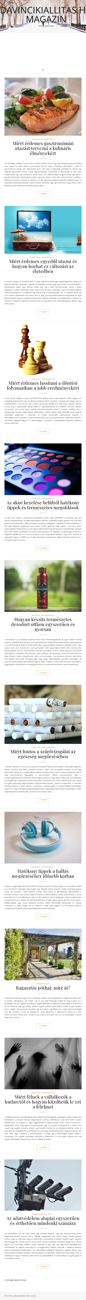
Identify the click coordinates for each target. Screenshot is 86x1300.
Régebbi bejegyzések (16, 1280)
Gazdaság (35, 379)
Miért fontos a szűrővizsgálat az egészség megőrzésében (43, 753)
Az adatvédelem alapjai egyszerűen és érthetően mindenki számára (43, 1220)
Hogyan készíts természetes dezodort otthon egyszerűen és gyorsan (43, 624)
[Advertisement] (43, 49)
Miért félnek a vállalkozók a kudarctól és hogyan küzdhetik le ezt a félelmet (43, 1102)
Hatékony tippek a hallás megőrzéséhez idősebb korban (43, 873)
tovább (43, 194)
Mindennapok (47, 139)
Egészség (35, 257)
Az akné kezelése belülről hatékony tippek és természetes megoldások (43, 504)
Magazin (36, 139)
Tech (50, 1214)
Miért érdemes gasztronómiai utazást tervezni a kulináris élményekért (43, 148)
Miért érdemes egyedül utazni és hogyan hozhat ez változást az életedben (43, 266)
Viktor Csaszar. (31, 1296)
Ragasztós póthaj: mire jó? (43, 988)
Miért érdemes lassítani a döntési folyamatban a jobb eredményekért (43, 385)
